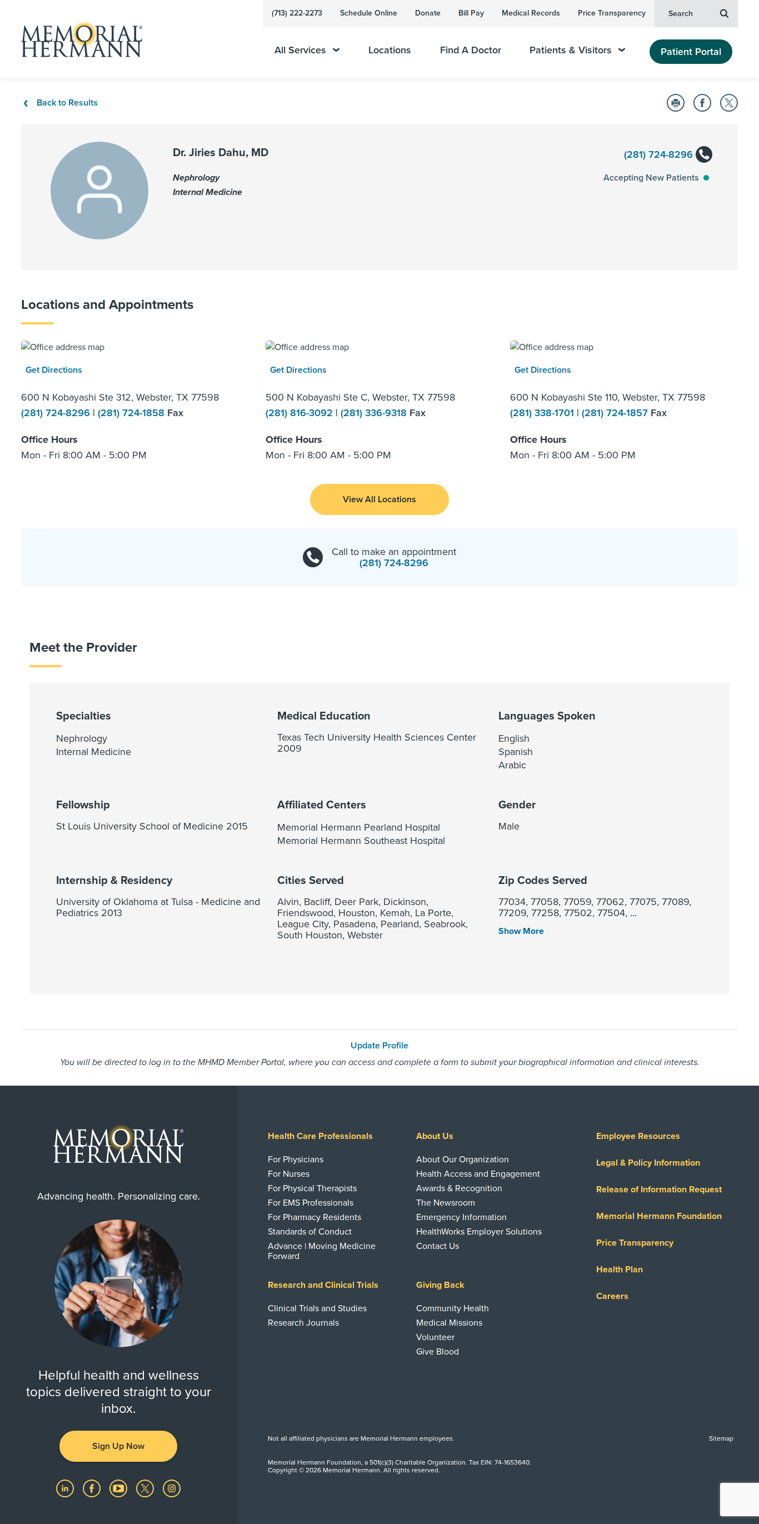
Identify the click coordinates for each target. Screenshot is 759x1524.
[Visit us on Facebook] (93, 1487)
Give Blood (437, 1352)
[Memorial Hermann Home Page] (76, 39)
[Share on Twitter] (729, 103)
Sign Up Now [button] (118, 1446)
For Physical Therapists (312, 1188)
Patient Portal (691, 52)
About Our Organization (462, 1160)
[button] (379, 499)
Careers (612, 1296)
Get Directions (54, 370)
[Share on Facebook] (702, 103)
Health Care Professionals (320, 1136)
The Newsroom (445, 1203)
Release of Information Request (659, 1189)
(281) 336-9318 (375, 413)
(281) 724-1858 (132, 413)
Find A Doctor (470, 50)
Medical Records (531, 13)
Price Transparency (612, 13)
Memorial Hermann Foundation (659, 1216)
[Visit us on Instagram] (172, 1487)
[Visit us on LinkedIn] (66, 1487)
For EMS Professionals (310, 1203)
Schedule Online (368, 13)
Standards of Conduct (310, 1232)
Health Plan (619, 1269)
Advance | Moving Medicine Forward (322, 1251)
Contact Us (437, 1246)
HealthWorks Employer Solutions (479, 1232)
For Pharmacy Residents (314, 1217)
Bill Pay (471, 13)
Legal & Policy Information (648, 1162)
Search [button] (680, 13)
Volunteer (435, 1337)
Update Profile (379, 1045)
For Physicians (295, 1160)
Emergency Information (461, 1217)
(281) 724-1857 (616, 413)
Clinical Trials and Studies (317, 1308)
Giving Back (440, 1285)
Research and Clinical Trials (323, 1285)
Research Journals (303, 1323)
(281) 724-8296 (660, 154)
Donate (428, 13)
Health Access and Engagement (478, 1174)
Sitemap (721, 1438)
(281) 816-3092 (301, 413)
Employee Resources (638, 1136)
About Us (434, 1136)
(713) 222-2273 (297, 13)
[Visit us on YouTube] (119, 1487)
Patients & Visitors (571, 50)
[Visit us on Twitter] (146, 1487)
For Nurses (288, 1174)
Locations (389, 50)
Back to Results (67, 103)
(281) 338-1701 (543, 413)
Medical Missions (449, 1323)
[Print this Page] (676, 103)
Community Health (452, 1308)
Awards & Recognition (459, 1188)
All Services (300, 50)
